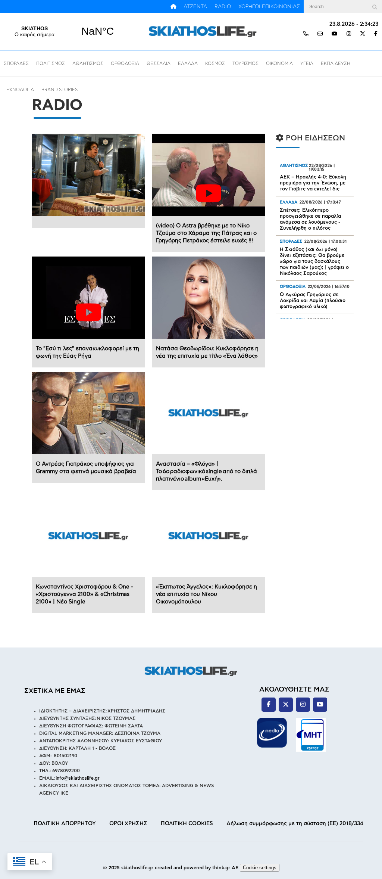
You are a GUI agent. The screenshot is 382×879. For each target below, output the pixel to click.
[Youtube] (334, 34)
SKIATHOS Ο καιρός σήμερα (66, 31)
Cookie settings (259, 867)
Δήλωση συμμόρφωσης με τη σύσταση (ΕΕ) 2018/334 (294, 823)
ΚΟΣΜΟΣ (215, 63)
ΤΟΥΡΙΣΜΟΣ (245, 63)
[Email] (320, 34)
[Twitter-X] (363, 34)
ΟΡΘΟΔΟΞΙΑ (125, 63)
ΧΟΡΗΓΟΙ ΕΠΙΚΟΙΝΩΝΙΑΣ (269, 6)
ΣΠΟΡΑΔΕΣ (16, 63)
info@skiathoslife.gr (78, 778)
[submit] (374, 6)
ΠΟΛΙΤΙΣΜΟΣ (50, 63)
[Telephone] (306, 34)
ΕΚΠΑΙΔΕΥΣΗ (335, 63)
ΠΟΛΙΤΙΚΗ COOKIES (187, 823)
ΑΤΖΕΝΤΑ (195, 6)
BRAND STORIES (59, 89)
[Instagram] (349, 34)
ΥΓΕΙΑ (306, 63)
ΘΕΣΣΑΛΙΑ (158, 63)
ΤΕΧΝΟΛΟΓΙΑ (19, 89)
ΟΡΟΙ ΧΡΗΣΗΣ (128, 823)
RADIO (223, 6)
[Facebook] (376, 34)
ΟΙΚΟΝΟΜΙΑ (279, 63)
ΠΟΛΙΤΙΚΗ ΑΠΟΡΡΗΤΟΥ (65, 823)
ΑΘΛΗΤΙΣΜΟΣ (87, 63)
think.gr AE (225, 868)
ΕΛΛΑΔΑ (188, 63)
